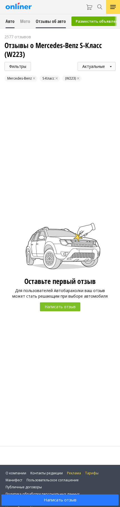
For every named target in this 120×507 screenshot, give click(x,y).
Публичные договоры (24, 487)
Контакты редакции (46, 473)
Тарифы (92, 473)
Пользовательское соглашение (53, 480)
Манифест (14, 480)
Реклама (74, 473)
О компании (16, 473)
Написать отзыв (60, 500)
